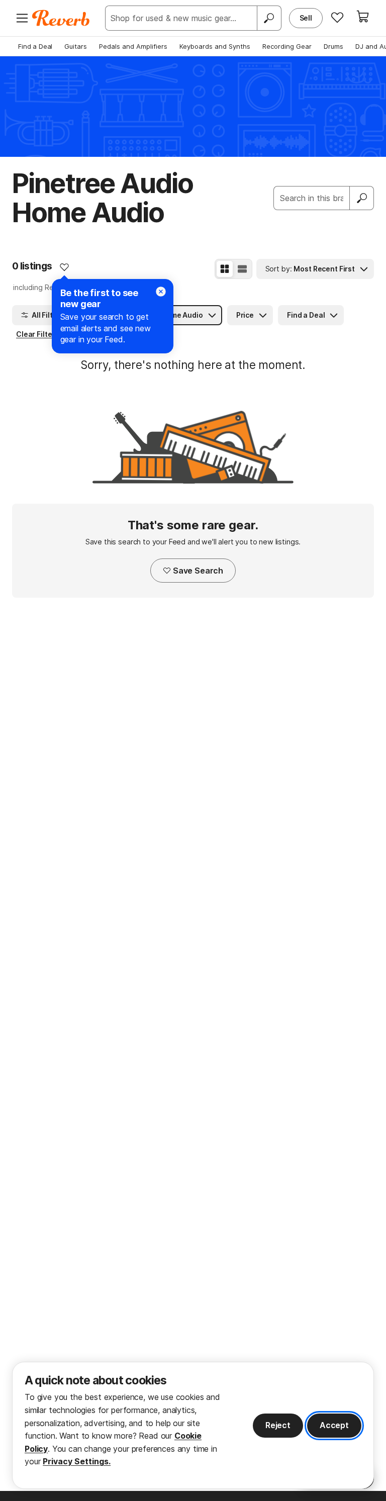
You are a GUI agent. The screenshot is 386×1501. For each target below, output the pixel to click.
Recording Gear (287, 46)
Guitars (75, 46)
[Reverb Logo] (61, 18)
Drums (333, 46)
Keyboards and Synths (214, 46)
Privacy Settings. (77, 1461)
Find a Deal (35, 46)
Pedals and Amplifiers (133, 46)
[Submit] (362, 198)
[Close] (161, 292)
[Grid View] (225, 269)
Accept (334, 1425)
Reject (278, 1425)
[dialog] (193, 1425)
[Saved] (337, 17)
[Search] (269, 18)
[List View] (242, 269)
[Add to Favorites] (64, 267)
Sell (306, 18)
